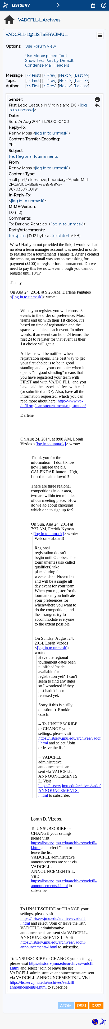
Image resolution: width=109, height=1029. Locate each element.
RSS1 (81, 1005)
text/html (60, 235)
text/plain (17, 235)
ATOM (66, 1005)
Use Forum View (40, 46)
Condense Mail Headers (47, 65)
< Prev (49, 75)
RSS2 (96, 1005)
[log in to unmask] (52, 133)
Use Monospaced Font (46, 55)
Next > (65, 75)
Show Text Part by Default (49, 60)
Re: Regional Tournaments (33, 156)
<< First (33, 75)
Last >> (81, 75)
